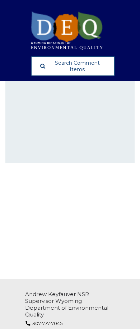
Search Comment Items (77, 66)
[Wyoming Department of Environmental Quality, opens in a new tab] (73, 30)
